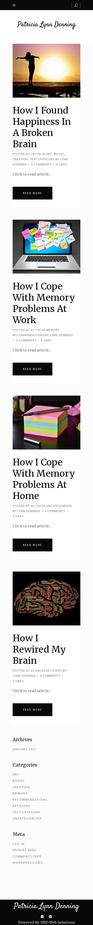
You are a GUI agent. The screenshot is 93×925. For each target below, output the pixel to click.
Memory (53, 330)
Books (59, 154)
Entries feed (24, 850)
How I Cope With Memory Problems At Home (44, 479)
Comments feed (27, 856)
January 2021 (25, 749)
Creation (20, 159)
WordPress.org (28, 863)
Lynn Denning (61, 335)
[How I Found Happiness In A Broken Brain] (46, 71)
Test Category (42, 159)
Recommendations (28, 335)
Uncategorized (59, 506)
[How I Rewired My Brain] (46, 598)
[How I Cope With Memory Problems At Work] (46, 247)
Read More (32, 193)
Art (49, 154)
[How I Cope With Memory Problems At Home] (46, 422)
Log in (19, 844)
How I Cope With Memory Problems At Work (44, 303)
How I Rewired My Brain (39, 649)
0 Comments (41, 164)
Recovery (54, 671)
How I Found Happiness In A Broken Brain (42, 127)
